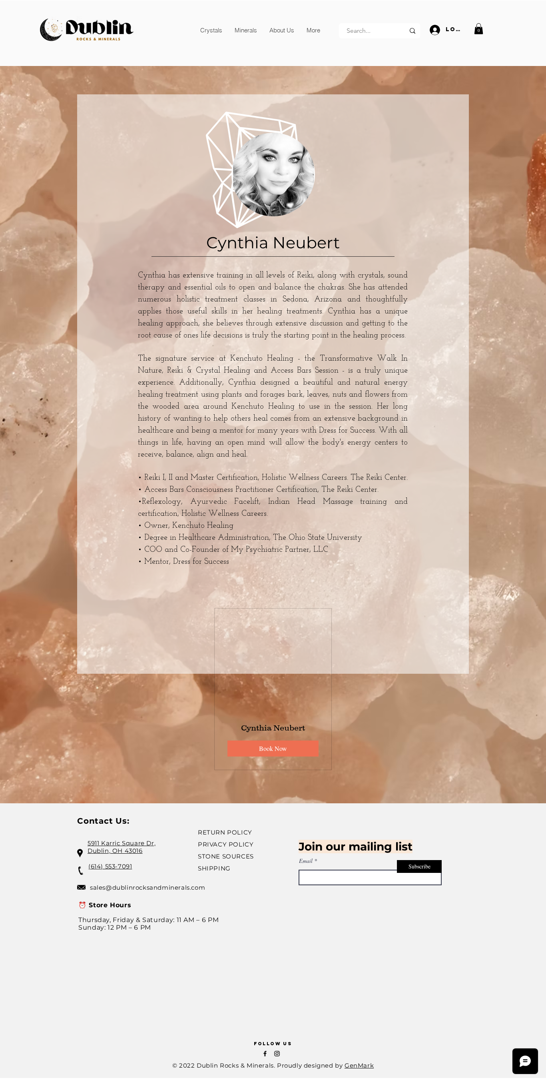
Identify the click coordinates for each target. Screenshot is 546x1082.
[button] (211, 30)
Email (306, 861)
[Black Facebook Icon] (265, 1053)
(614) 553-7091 (110, 866)
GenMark (359, 1065)
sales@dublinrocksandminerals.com (147, 887)
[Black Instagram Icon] (277, 1053)
